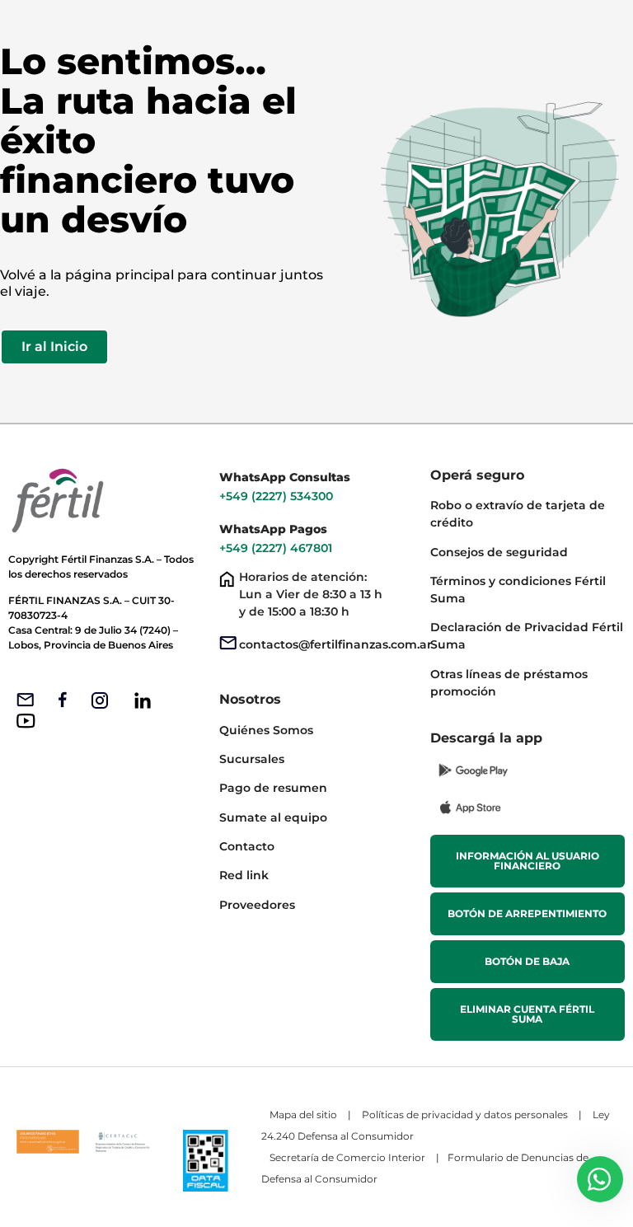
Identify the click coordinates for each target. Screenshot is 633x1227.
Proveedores (257, 904)
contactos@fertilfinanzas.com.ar (335, 644)
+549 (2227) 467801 (277, 548)
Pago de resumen (273, 787)
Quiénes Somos (266, 730)
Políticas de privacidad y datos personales (465, 1114)
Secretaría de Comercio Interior (347, 1157)
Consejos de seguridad (499, 552)
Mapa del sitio (303, 1114)
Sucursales (251, 759)
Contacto (246, 846)
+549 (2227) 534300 (276, 496)
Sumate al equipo (273, 817)
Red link (244, 875)
